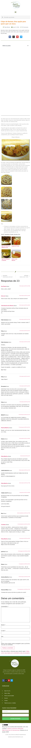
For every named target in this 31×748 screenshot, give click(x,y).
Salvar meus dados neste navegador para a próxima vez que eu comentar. (15, 644)
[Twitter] (21, 37)
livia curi (3, 296)
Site (2, 636)
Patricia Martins (5, 427)
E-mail (3, 630)
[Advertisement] (15, 64)
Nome (3, 624)
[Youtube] (17, 37)
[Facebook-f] (3, 680)
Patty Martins (4, 456)
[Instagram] (13, 37)
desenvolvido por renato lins (15, 736)
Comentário (4, 606)
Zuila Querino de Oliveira (7, 305)
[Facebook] (10, 37)
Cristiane (3, 524)
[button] (15, 12)
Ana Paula (3, 286)
